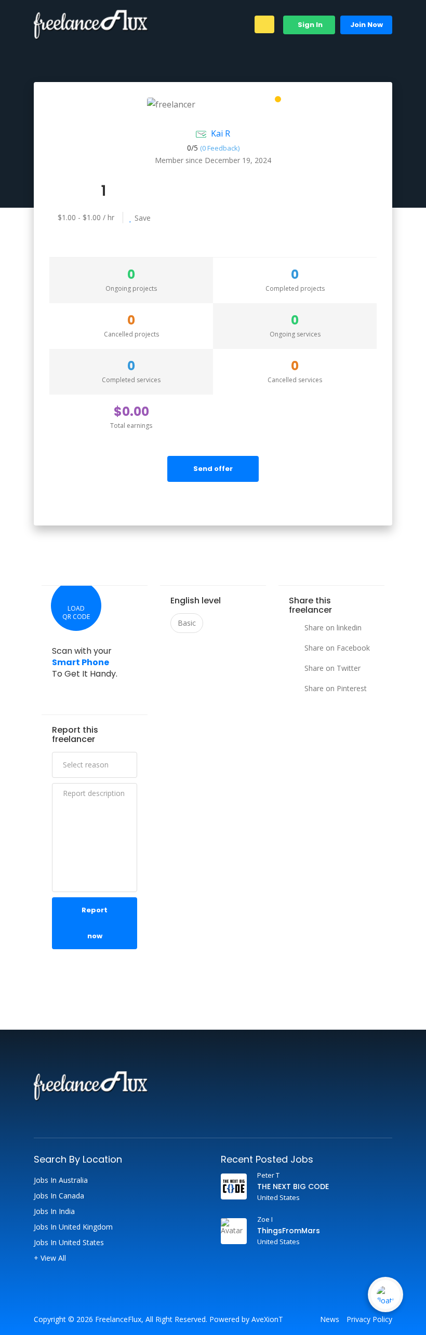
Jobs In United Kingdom (73, 1227)
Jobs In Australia (61, 1180)
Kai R (220, 133)
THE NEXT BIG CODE (293, 1186)
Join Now (366, 25)
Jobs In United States (69, 1242)
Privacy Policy (369, 1319)
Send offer (213, 469)
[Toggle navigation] (264, 24)
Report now (95, 923)
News (329, 1319)
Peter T (268, 1175)
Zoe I (265, 1219)
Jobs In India (54, 1211)
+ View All (50, 1258)
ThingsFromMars (288, 1230)
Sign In (309, 25)
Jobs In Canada (59, 1196)
